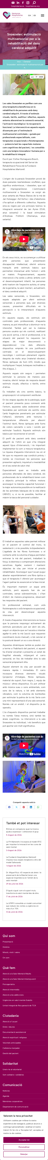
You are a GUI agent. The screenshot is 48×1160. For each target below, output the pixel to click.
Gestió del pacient (10, 1053)
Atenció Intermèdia (11, 990)
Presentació (8, 942)
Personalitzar (24, 1147)
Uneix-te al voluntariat (12, 1069)
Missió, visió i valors (11, 952)
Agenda (6, 1096)
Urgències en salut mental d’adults (17, 1000)
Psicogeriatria (9, 984)
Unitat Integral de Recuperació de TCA (19, 1005)
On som (6, 958)
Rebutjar (24, 1154)
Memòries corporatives (13, 1101)
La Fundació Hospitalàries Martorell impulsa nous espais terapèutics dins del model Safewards (23, 860)
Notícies (6, 1091)
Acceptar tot (24, 1140)
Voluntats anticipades (12, 1043)
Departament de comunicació (15, 1107)
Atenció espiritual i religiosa (15, 1037)
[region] (24, 1135)
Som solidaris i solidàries (13, 1075)
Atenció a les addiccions (13, 995)
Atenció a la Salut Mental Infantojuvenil (19, 979)
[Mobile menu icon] (42, 15)
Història (6, 947)
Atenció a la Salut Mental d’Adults (17, 974)
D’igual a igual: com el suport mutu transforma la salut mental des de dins (22, 891)
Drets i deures (9, 1027)
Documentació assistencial (14, 1032)
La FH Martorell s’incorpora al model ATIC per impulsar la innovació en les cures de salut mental (24, 844)
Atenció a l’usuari (10, 1021)
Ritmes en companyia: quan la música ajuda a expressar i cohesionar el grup (22, 830)
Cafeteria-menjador (11, 1048)
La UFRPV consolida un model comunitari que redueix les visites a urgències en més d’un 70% (24, 906)
